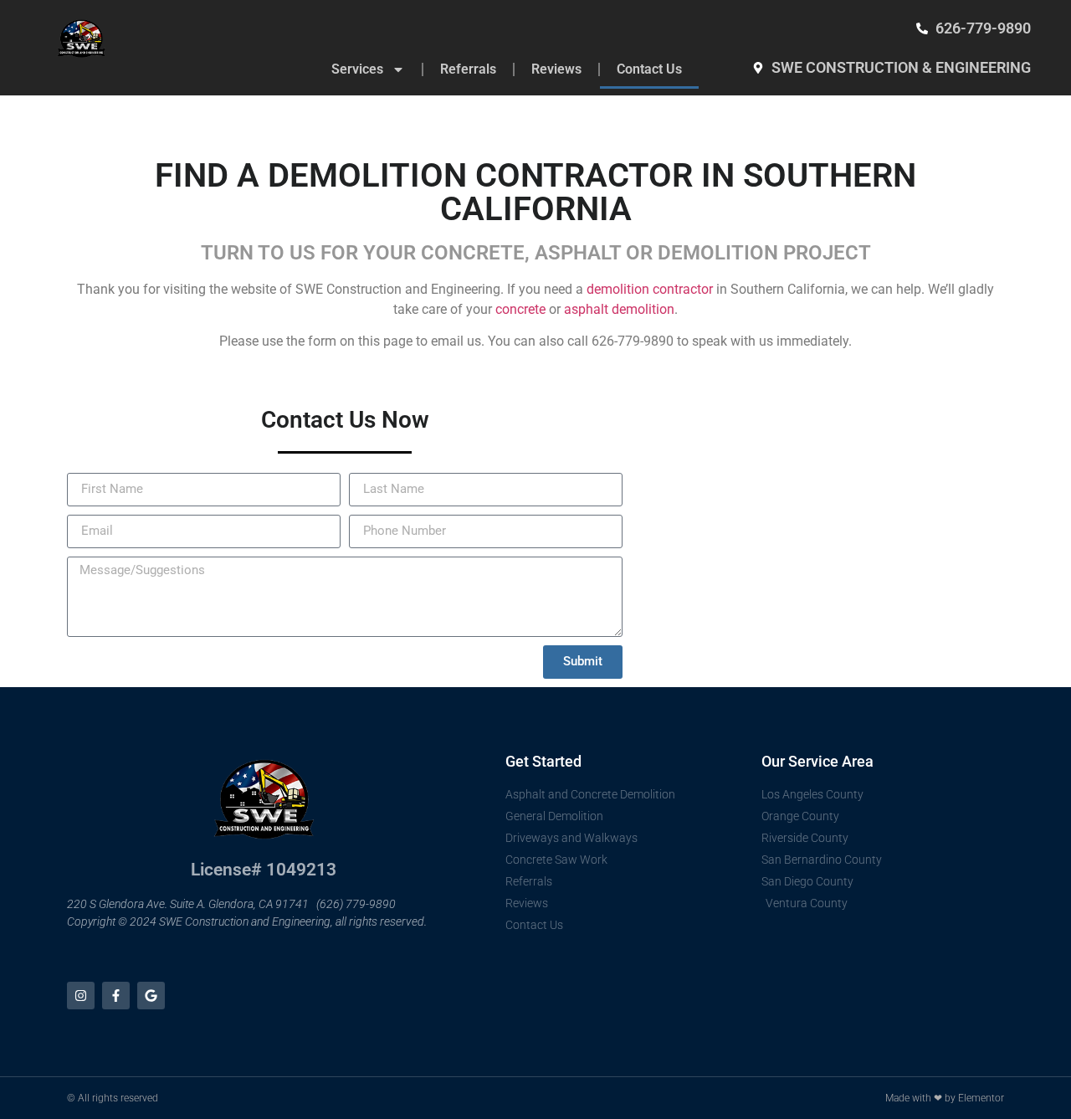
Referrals (468, 69)
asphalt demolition (619, 309)
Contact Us (649, 69)
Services (357, 69)
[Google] (151, 995)
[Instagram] (81, 995)
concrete (520, 309)
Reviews (556, 69)
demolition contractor (650, 289)
